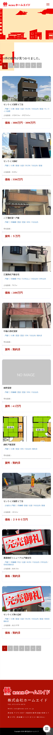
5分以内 (35, 166)
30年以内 (42, 279)
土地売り (8, 505)
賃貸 (19, 222)
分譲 (22, 109)
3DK (26, 336)
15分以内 (34, 222)
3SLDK (27, 109)
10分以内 (35, 109)
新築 (17, 109)
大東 (12, 109)
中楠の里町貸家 (10, 331)
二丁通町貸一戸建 (11, 218)
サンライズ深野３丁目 (13, 105)
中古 (19, 279)
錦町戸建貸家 (9, 445)
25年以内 (43, 562)
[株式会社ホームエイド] (16, 4)
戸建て (7, 109)
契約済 (39, 336)
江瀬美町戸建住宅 (11, 274)
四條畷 (13, 222)
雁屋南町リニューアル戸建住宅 (17, 558)
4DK (28, 222)
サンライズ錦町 (10, 161)
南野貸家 (7, 388)
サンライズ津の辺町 (13, 615)
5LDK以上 (26, 279)
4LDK (29, 562)
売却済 (6, 565)
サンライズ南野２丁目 (13, 501)
